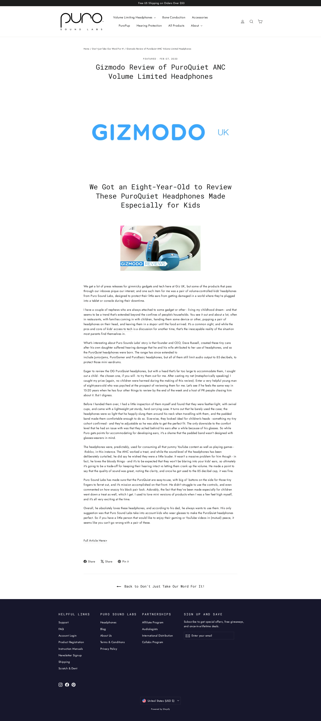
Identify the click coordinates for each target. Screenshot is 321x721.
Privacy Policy (108, 649)
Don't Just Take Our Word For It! (108, 48)
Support (64, 622)
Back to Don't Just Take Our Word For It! (163, 586)
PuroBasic (138, 357)
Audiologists (150, 629)
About (195, 25)
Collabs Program (152, 642)
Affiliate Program (153, 622)
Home (86, 48)
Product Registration (71, 642)
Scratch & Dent (68, 668)
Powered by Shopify (160, 709)
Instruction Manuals (71, 649)
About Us (106, 636)
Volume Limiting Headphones (133, 17)
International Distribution (157, 636)
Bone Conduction (173, 17)
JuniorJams (101, 357)
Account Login (68, 636)
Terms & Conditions (112, 642)
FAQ (61, 629)
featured (149, 58)
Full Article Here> (95, 540)
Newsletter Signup (70, 655)
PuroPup (124, 25)
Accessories (200, 17)
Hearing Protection (149, 25)
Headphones (108, 622)
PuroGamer (117, 357)
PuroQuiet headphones (103, 352)
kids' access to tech (119, 329)
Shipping (64, 662)
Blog (103, 629)
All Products (176, 25)
